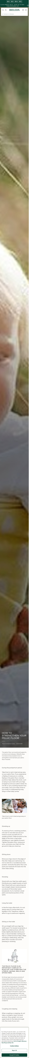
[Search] (3, 10)
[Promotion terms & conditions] (28, 5)
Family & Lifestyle (9, 14)
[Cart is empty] (23, 10)
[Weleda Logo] (14, 10)
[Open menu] (26, 10)
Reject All (14, 1050)
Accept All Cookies (14, 1055)
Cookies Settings (14, 1045)
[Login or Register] (6, 10)
